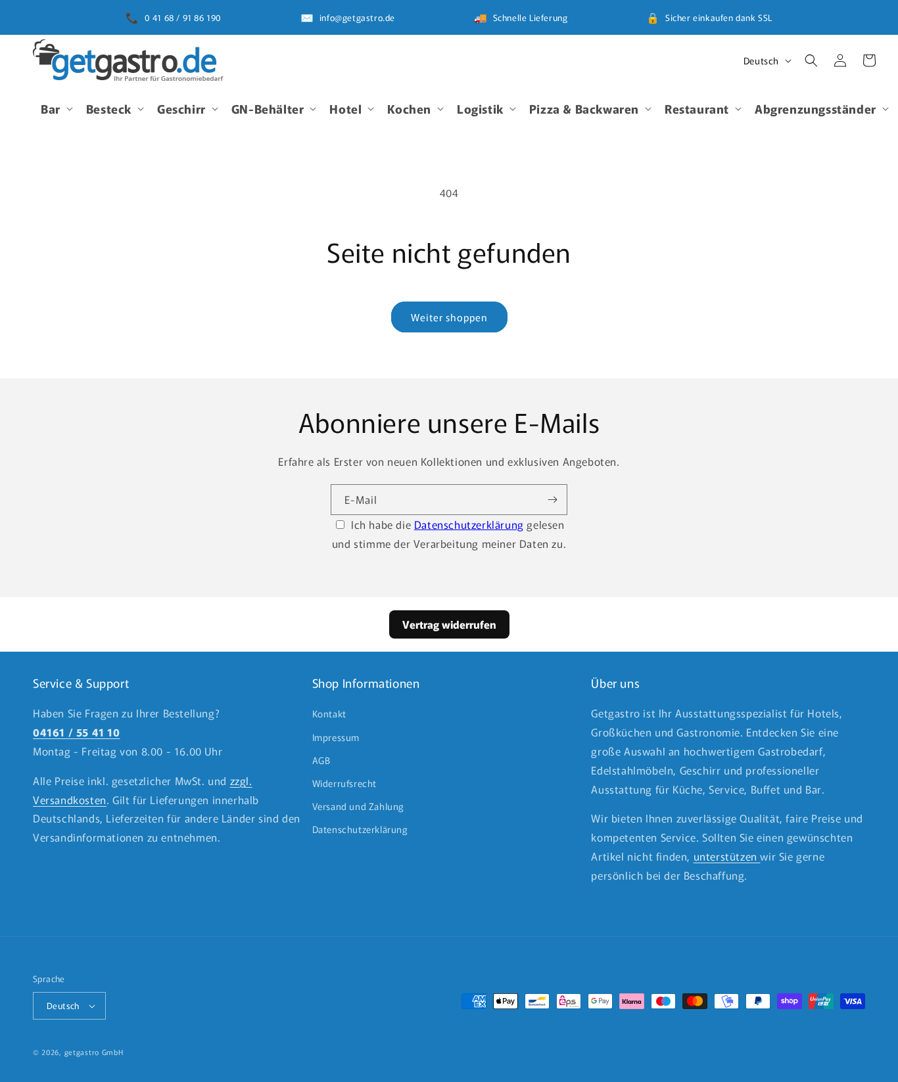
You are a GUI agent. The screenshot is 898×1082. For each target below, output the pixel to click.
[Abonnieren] (552, 499)
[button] (55, 108)
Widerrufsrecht (344, 783)
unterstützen (727, 856)
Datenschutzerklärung (469, 524)
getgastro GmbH (94, 1052)
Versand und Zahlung (358, 806)
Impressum (336, 737)
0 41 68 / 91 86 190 (183, 17)
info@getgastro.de (357, 17)
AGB (321, 760)
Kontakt (329, 713)
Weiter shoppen (449, 317)
